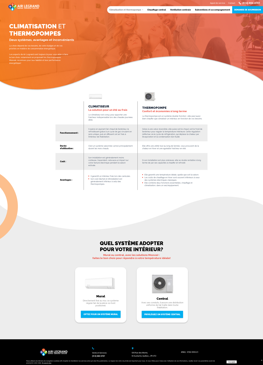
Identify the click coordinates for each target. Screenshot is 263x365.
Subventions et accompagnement (212, 10)
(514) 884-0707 (98, 356)
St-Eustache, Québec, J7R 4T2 (144, 356)
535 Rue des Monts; (140, 353)
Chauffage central (156, 10)
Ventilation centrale (180, 10)
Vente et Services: (99, 353)
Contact (231, 3)
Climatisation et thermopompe (125, 10)
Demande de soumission (247, 10)
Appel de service (217, 3)
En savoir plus (46, 363)
